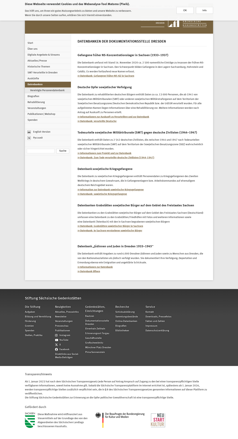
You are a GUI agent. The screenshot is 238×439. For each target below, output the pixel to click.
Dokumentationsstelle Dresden (97, 322)
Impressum (151, 326)
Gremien (29, 326)
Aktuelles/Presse (37, 61)
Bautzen (89, 316)
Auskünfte (33, 78)
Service (150, 307)
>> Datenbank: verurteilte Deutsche (97, 121)
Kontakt (149, 312)
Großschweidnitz (94, 343)
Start (30, 43)
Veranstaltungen (37, 108)
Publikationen (62, 331)
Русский (38, 138)
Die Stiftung (32, 307)
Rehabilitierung (36, 102)
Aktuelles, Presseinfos (67, 312)
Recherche (122, 307)
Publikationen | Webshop (41, 114)
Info (204, 10)
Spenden (32, 120)
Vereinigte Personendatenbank (47, 90)
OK (185, 10)
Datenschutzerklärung (157, 331)
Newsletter (61, 317)
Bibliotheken (122, 331)
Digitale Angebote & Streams (44, 55)
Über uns (32, 49)
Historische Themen (39, 67)
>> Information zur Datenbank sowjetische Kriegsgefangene (111, 190)
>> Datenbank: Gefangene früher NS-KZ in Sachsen (106, 76)
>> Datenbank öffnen (89, 271)
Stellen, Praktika (33, 335)
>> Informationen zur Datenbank (95, 267)
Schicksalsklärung (125, 312)
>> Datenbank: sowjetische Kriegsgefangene (102, 194)
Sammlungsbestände (126, 317)
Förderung (30, 321)
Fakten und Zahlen (155, 321)
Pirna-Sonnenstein (95, 352)
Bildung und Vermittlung (38, 317)
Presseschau (61, 326)
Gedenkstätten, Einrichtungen (95, 309)
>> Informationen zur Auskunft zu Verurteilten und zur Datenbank (113, 117)
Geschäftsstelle (93, 338)
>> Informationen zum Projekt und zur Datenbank (104, 153)
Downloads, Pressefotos (158, 317)
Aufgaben (30, 312)
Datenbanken (35, 84)
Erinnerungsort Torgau (97, 333)
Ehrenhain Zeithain (95, 329)
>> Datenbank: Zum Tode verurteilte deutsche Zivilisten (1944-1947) (116, 157)
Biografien (33, 96)
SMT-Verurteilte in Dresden (42, 72)
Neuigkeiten (63, 307)
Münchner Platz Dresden (98, 347)
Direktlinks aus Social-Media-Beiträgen (67, 356)
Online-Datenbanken (126, 321)
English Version (41, 132)
